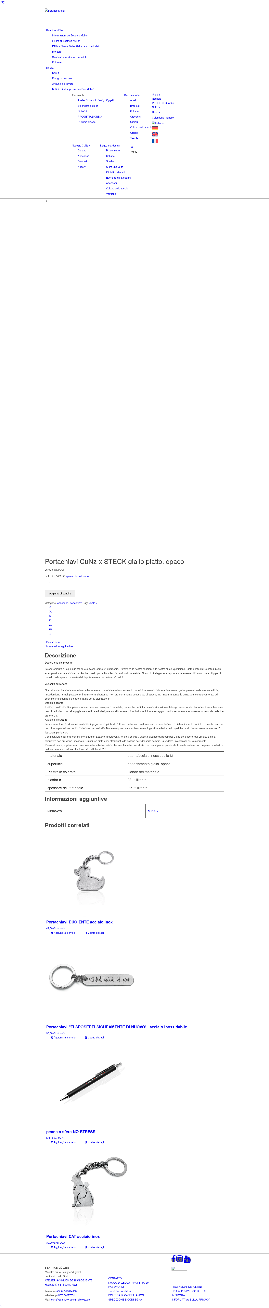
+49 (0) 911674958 (66, 1291)
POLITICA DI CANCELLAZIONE (127, 1295)
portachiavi (76, 603)
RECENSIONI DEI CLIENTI (187, 1287)
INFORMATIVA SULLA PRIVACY (191, 1299)
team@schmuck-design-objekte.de (70, 1299)
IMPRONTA (178, 1295)
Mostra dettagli (95, 932)
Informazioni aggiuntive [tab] (59, 646)
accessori (62, 603)
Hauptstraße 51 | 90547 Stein (61, 1284)
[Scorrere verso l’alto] (1, 1306)
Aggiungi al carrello (60, 593)
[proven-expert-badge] (179, 1269)
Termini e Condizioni (119, 1291)
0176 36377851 (66, 1295)
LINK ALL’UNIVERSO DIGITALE (190, 1291)
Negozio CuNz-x (81, 145)
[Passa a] (157, 123)
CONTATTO (115, 1278)
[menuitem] (135, 46)
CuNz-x (93, 603)
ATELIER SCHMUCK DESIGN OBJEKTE (69, 1280)
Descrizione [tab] (53, 642)
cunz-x (153, 810)
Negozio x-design (110, 145)
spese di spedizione (77, 576)
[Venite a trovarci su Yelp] (50, 634)
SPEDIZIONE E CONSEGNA (125, 1299)
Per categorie (131, 95)
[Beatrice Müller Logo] (74, 10)
